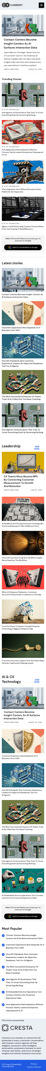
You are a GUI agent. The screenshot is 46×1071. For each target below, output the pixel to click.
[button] (41, 5)
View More (36, 447)
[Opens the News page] (23, 95)
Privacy (34, 1064)
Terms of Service (34, 1067)
